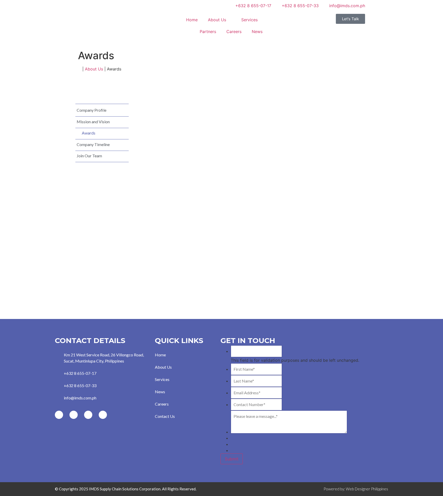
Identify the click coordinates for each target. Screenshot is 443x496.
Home (192, 19)
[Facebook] (59, 415)
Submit (231, 458)
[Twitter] (73, 415)
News (257, 31)
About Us (217, 19)
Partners (208, 31)
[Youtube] (88, 415)
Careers (233, 31)
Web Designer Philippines (367, 489)
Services (249, 19)
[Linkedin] (103, 415)
